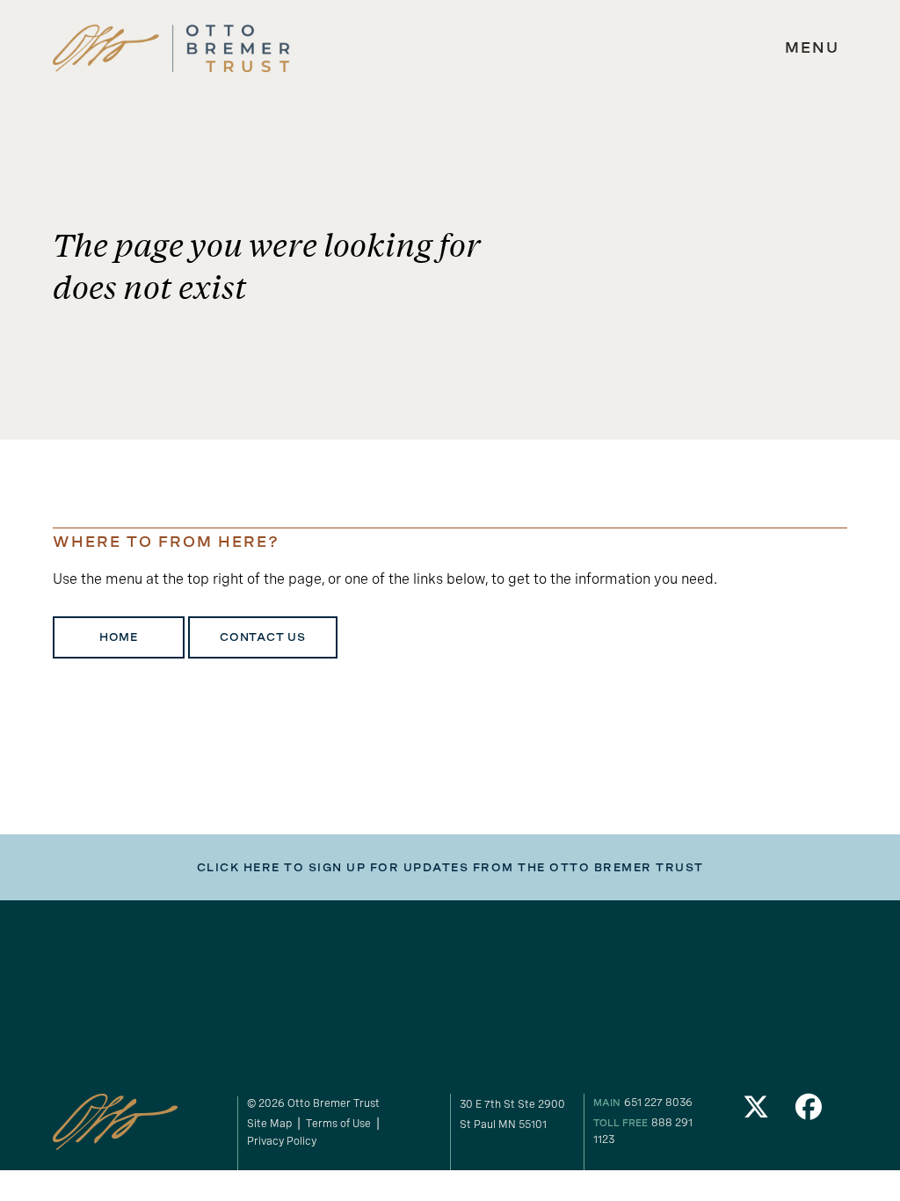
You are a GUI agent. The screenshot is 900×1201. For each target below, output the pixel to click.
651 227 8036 (658, 1102)
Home (118, 637)
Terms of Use (338, 1123)
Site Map (269, 1123)
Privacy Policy (281, 1140)
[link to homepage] (171, 49)
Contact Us (263, 637)
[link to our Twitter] (756, 1111)
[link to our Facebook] (808, 1111)
